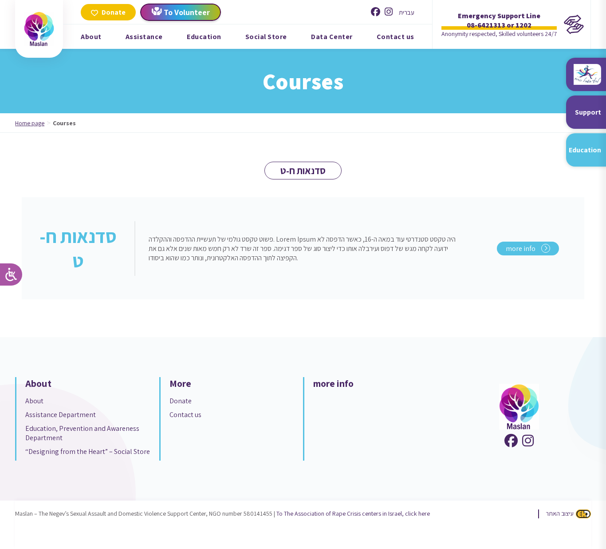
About (91, 36)
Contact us (395, 36)
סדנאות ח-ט (78, 248)
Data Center (332, 36)
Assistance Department (60, 414)
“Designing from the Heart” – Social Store (87, 451)
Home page (29, 123)
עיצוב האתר (560, 513)
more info (521, 248)
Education (204, 36)
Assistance (144, 36)
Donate (180, 401)
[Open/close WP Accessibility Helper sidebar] (11, 274)
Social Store (266, 36)
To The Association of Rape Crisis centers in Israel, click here (353, 513)
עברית (406, 12)
